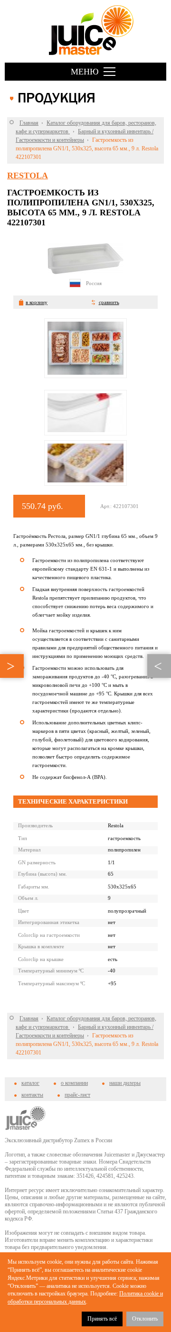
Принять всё (102, 1318)
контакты (32, 1095)
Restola (27, 175)
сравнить (109, 302)
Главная (28, 123)
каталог (30, 1083)
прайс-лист (77, 1095)
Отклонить (145, 1318)
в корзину (37, 302)
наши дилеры (125, 1083)
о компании (74, 1083)
